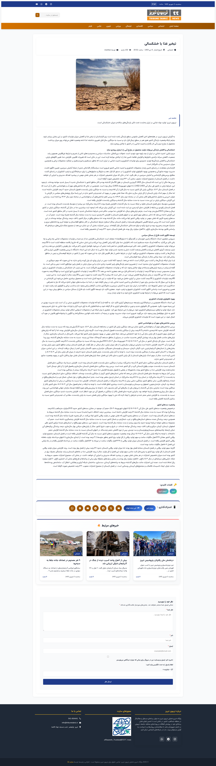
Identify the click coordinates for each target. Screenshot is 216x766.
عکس (99, 26)
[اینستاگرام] (51, 4)
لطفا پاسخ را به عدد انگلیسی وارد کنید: (159, 665)
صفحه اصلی (174, 26)
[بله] (88, 508)
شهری (108, 26)
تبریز (173, 491)
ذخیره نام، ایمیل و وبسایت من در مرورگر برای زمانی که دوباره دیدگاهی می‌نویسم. (144, 660)
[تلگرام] (46, 4)
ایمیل (170, 646)
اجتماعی (161, 26)
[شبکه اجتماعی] (41, 4)
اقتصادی (139, 26)
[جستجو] (38, 15)
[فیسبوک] (103, 508)
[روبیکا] (80, 508)
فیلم (90, 26)
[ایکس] (111, 508)
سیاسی (150, 26)
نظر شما (169, 610)
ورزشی (118, 26)
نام (171, 635)
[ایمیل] (119, 508)
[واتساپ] (72, 508)
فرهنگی (128, 26)
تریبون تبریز (162, 491)
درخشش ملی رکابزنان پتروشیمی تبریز (157, 560)
